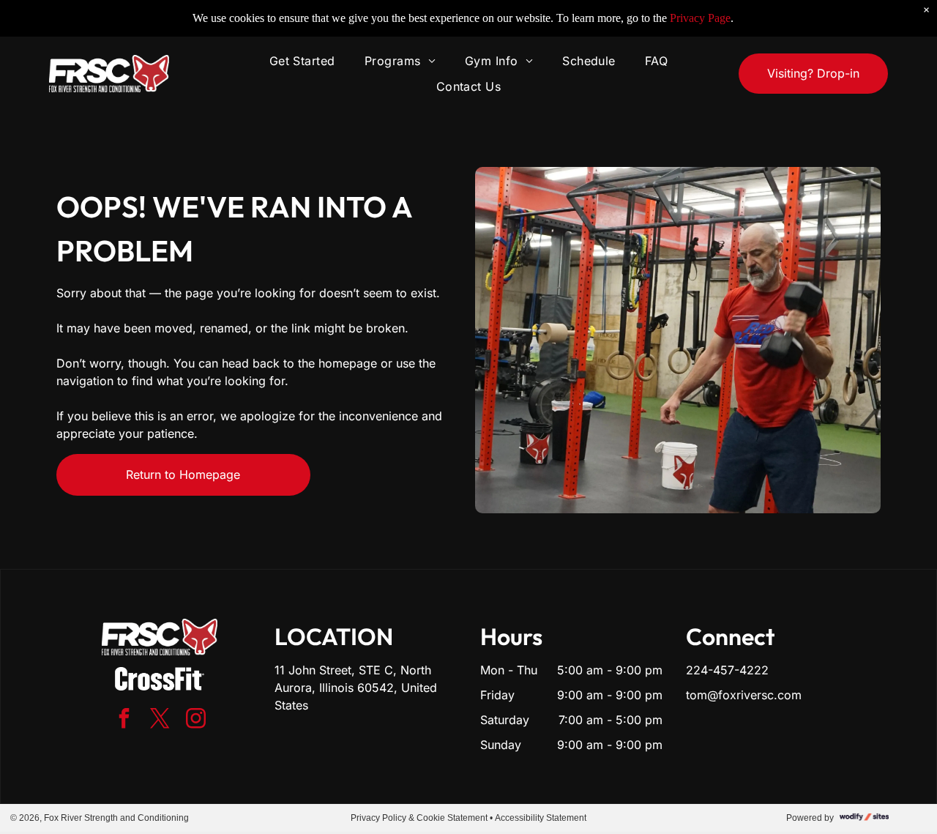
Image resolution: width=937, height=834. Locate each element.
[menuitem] (302, 60)
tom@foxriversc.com (744, 695)
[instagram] (195, 720)
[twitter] (159, 720)
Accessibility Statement (540, 818)
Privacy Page (700, 18)
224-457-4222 (727, 670)
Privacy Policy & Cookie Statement (419, 818)
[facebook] (124, 720)
